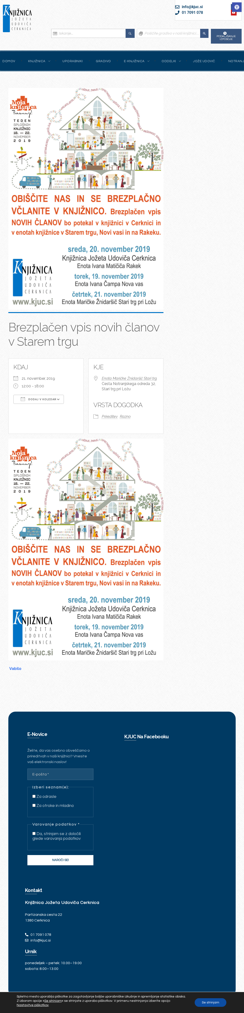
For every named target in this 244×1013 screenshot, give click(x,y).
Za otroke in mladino (55, 806)
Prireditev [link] (110, 416)
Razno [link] (125, 416)
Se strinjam (210, 1002)
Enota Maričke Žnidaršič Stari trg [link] (129, 378)
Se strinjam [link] (53, 1001)
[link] (237, 7)
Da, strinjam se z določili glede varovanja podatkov (56, 836)
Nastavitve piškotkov (33, 1005)
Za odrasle (46, 797)
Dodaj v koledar (41, 399)
